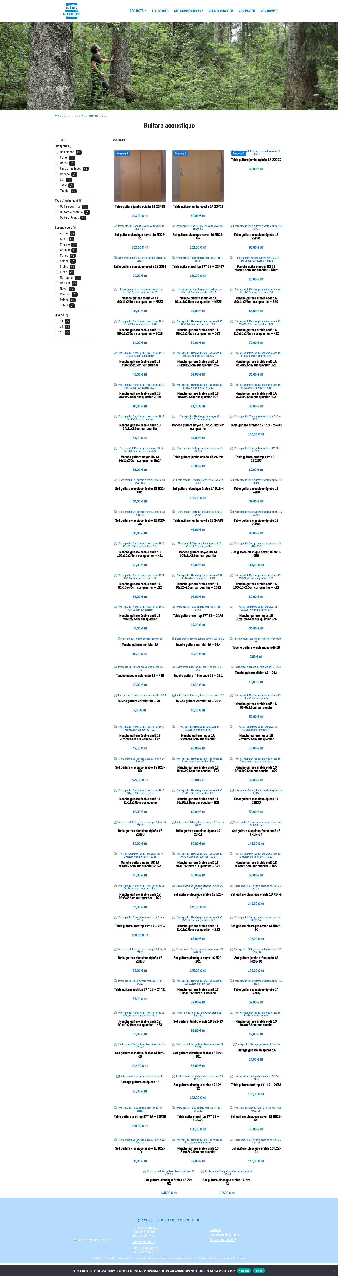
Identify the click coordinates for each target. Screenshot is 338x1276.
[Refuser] (333, 1270)
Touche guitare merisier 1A (140, 645)
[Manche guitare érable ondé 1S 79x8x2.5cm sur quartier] (140, 610)
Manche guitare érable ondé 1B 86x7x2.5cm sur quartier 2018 (140, 395)
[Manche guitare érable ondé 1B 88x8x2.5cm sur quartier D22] (198, 387)
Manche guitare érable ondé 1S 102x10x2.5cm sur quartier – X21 (140, 554)
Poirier (64, 300)
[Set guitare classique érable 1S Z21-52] (169, 1174)
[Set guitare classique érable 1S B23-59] (140, 761)
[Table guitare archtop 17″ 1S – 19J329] (198, 1110)
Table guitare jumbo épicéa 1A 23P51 (198, 206)
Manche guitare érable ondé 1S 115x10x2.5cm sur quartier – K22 (256, 331)
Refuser (259, 1270)
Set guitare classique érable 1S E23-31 (198, 896)
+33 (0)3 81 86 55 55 (146, 1248)
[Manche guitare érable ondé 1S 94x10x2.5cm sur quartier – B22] (198, 856)
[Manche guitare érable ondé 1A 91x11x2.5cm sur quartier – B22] (198, 920)
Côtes (64, 163)
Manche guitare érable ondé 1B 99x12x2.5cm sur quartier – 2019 (140, 331)
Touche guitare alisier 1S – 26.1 (256, 673)
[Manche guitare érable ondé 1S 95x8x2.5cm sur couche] (256, 698)
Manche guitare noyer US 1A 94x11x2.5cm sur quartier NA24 (139, 458)
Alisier (64, 233)
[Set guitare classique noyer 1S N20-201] (198, 952)
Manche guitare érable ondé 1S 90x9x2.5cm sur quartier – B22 (256, 864)
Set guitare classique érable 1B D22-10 (140, 1150)
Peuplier (65, 294)
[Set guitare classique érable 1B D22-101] (198, 1047)
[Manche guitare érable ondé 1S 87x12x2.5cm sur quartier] (198, 1142)
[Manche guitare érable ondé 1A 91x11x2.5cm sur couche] (140, 793)
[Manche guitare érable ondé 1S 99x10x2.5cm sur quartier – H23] (140, 1015)
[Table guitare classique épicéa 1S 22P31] (256, 229)
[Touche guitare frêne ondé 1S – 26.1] (198, 670)
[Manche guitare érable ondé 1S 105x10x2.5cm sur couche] (198, 983)
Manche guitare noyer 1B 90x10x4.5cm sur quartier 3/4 (256, 617)
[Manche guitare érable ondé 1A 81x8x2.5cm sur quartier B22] (256, 356)
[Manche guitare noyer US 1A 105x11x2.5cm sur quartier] (198, 546)
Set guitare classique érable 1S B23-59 (140, 769)
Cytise (64, 255)
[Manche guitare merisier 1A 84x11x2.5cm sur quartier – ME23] (140, 292)
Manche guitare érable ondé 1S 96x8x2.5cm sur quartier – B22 (140, 896)
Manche (65, 174)
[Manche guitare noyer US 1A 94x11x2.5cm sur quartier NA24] (140, 451)
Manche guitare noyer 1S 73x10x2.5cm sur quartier (256, 737)
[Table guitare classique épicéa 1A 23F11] (198, 825)
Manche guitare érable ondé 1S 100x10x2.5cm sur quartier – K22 (256, 585)
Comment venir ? (143, 1242)
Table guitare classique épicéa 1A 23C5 (256, 991)
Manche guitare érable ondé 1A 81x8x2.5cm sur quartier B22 (256, 363)
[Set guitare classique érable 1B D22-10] (140, 1142)
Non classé (67, 152)
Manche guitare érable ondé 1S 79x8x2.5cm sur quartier (140, 617)
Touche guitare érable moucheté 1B (256, 647)
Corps (64, 157)
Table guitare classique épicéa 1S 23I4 (140, 266)
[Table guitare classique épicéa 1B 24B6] (256, 483)
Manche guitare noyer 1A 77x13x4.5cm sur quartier (198, 737)
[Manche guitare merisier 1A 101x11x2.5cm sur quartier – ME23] (198, 292)
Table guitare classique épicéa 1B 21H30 (140, 959)
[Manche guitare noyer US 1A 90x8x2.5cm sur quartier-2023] (140, 856)
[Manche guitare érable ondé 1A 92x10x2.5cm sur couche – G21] (198, 793)
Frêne (63, 272)
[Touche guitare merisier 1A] (140, 640)
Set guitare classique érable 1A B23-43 (140, 1054)
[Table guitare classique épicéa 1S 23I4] (140, 260)
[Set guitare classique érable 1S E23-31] (198, 888)
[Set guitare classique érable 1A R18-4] (198, 483)
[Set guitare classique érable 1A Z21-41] (227, 1174)
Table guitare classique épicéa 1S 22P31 (256, 236)
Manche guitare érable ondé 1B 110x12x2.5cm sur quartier (140, 363)
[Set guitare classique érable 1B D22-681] (140, 483)
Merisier (65, 283)
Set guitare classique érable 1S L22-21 (256, 1150)
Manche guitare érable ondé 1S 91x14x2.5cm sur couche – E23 (198, 769)
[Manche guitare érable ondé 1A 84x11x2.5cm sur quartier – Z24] (256, 292)
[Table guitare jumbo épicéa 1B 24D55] (198, 451)
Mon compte (269, 11)
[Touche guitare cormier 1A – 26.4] (198, 640)
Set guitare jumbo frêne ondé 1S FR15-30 (256, 959)
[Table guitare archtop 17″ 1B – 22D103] (256, 451)
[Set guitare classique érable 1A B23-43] (140, 1047)
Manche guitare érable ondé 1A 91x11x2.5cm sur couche (140, 800)
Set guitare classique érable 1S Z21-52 (169, 1181)
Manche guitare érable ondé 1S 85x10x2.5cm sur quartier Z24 (198, 363)
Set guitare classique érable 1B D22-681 (140, 490)
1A (61, 321)
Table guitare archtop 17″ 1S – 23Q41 (256, 425)
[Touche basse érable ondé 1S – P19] (140, 670)
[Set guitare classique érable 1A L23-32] (198, 1079)
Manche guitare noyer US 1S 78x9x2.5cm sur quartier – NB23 (256, 268)
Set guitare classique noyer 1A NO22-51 (139, 236)
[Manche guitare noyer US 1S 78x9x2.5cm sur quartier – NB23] (256, 260)
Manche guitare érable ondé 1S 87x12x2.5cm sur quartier (198, 1150)
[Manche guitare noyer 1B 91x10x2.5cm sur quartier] (198, 419)
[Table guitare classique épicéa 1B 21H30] (140, 952)
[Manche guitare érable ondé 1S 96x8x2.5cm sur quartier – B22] (140, 888)
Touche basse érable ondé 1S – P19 (140, 675)
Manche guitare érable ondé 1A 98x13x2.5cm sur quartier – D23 (198, 331)
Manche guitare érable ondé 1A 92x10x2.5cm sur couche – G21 (198, 800)
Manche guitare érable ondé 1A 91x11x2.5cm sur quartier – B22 (198, 927)
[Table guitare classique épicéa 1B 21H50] (140, 825)
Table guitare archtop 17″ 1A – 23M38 (140, 1116)
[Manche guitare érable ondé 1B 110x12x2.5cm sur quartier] (140, 356)
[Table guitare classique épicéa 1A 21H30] (256, 793)
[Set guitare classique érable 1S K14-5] (256, 888)
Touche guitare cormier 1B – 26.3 (139, 701)
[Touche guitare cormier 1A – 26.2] (198, 696)
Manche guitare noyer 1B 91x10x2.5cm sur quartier (198, 427)
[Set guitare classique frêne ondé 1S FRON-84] (256, 825)
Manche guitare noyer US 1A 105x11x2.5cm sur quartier (198, 554)
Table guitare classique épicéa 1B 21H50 (140, 832)
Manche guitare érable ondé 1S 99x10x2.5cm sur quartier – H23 (140, 1023)
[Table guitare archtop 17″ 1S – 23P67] (198, 260)
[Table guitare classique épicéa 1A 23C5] (256, 983)
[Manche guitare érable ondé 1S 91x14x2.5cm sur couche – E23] (198, 761)
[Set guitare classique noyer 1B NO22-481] (256, 1110)
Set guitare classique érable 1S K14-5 (256, 894)
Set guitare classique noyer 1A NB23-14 (256, 927)
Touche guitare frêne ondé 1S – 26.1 (198, 675)
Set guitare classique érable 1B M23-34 (140, 522)
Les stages (160, 11)
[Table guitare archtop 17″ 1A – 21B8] (256, 1079)
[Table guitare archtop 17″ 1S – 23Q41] (256, 419)
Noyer (63, 289)
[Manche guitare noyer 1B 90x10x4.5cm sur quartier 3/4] (256, 610)
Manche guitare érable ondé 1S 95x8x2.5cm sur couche (256, 705)
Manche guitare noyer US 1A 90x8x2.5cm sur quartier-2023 (140, 864)
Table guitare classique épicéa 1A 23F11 (198, 832)
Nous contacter (221, 11)
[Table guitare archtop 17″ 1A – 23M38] (140, 1110)
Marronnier (67, 277)
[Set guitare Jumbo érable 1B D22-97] (198, 1015)
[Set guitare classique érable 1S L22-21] (256, 1142)
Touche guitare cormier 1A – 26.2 (198, 701)
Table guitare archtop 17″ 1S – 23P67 (198, 266)
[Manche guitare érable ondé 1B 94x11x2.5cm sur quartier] (140, 419)
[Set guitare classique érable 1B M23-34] (140, 514)
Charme (65, 244)
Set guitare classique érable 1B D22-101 (198, 1054)
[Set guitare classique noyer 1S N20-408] (256, 546)
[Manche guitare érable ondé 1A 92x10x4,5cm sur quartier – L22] (140, 578)
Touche (64, 191)
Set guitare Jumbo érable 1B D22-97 (198, 1021)
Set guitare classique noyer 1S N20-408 (256, 554)
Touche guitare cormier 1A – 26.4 (198, 645)
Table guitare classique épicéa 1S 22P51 (256, 522)
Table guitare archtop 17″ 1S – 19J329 (198, 1118)
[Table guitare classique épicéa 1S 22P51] (256, 514)
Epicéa (64, 261)
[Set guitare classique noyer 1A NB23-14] (256, 920)
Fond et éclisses (70, 168)
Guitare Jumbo (69, 217)
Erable (64, 266)
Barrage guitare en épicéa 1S (139, 1082)
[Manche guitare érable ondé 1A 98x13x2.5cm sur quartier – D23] (198, 324)
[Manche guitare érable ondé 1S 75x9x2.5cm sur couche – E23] (140, 729)
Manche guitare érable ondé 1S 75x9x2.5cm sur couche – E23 (140, 737)
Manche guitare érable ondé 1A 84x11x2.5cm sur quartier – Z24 (256, 300)
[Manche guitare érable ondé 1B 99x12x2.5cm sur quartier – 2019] (140, 324)
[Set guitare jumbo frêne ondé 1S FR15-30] (256, 952)
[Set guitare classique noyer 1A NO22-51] (140, 229)
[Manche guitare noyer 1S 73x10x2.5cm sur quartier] (256, 729)
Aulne (63, 239)
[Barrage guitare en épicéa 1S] (140, 1077)
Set (62, 180)
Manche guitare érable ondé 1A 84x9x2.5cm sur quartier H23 (256, 395)
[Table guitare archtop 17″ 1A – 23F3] (140, 920)
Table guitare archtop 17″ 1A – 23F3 (140, 926)
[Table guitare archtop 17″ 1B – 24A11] (140, 983)
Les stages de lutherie (224, 1234)
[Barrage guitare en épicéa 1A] (256, 1046)
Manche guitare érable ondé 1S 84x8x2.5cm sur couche (256, 1023)
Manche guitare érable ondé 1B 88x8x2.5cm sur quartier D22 (198, 395)
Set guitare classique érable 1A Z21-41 (227, 1181)
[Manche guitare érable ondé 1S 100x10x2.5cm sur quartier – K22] (256, 578)
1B (61, 326)
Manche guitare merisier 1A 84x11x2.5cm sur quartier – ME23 (140, 300)
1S (61, 332)
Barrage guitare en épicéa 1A (256, 1050)
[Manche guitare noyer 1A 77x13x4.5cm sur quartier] (198, 729)
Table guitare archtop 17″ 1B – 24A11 (140, 989)
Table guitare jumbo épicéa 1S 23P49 (140, 206)
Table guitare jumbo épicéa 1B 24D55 (198, 457)
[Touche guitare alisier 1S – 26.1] (256, 668)
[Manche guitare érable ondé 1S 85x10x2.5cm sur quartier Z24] (198, 356)
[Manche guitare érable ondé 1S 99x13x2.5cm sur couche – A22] (256, 761)
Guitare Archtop (70, 206)
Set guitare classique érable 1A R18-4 (198, 489)
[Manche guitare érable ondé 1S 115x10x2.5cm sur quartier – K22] (256, 324)
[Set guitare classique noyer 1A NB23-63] (198, 229)
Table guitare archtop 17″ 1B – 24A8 (198, 616)
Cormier (65, 250)
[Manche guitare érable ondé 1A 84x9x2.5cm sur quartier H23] (256, 387)
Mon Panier (247, 11)
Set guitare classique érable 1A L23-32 (198, 1086)
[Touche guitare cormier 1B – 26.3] (140, 696)
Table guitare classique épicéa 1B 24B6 (256, 490)
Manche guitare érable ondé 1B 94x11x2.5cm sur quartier (140, 427)
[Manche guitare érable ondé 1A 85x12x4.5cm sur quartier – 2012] (198, 578)
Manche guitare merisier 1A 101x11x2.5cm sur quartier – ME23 (198, 300)
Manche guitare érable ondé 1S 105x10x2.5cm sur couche (198, 991)
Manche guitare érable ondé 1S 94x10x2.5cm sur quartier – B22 (198, 864)
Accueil (64, 116)
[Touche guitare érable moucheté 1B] (256, 641)
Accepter (244, 1270)
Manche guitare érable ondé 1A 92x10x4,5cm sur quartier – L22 (140, 585)
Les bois (137, 11)
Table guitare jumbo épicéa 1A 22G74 (256, 160)
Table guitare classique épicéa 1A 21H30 (256, 800)
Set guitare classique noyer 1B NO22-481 (256, 1118)
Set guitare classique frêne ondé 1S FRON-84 (256, 832)
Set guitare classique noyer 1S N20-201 (198, 959)
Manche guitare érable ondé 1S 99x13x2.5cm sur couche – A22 (256, 769)
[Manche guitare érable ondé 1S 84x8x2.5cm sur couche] (256, 1015)
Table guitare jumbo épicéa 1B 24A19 (198, 520)
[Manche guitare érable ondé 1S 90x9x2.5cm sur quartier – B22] (256, 856)
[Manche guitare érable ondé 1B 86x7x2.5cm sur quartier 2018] (140, 387)
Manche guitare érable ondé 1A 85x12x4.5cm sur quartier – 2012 (198, 585)
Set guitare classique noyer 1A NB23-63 (198, 236)
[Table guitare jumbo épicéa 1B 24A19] (198, 514)
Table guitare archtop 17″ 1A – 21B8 (256, 1085)
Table (63, 185)
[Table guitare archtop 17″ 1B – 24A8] (198, 610)
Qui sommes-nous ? (188, 11)
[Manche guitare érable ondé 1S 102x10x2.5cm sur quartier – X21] (140, 546)
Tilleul (64, 305)
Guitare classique (71, 212)
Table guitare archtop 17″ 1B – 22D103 (256, 458)
